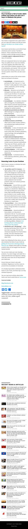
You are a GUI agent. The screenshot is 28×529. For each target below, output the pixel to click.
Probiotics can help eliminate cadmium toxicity (16, 416)
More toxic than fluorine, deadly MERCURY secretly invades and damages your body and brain (16, 514)
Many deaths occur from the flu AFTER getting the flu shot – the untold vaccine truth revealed (16, 487)
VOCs (9, 296)
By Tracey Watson (15, 450)
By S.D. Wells (14, 400)
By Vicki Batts (14, 412)
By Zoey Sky (14, 392)
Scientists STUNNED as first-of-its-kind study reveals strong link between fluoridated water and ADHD (16, 508)
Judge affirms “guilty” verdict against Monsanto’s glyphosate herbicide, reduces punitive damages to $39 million (16, 467)
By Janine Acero (15, 463)
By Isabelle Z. (14, 423)
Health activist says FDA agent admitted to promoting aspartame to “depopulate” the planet (16, 474)
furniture (10, 294)
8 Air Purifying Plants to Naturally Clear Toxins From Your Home (14, 222)
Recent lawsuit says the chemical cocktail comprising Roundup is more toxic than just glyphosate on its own (16, 481)
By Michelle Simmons (16, 418)
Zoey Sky (10, 19)
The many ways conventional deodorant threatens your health (16, 403)
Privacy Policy (14, 526)
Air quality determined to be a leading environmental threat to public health (16, 501)
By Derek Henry (15, 405)
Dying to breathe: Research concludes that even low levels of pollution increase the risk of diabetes (16, 461)
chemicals (13, 292)
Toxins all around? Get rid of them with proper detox (16, 426)
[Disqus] (14, 324)
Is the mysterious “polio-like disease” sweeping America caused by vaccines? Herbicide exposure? (16, 410)
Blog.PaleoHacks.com (7, 283)
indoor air (23, 294)
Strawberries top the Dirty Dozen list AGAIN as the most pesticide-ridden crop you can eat (16, 447)
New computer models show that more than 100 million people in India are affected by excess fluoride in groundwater (16, 494)
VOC (6, 296)
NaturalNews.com (6, 286)
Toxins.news (22, 277)
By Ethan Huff (14, 476)
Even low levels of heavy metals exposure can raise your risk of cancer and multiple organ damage (16, 441)
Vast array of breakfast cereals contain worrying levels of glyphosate (16, 421)
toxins (3, 296)
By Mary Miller (14, 428)
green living (16, 294)
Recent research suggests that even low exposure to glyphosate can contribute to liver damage (16, 454)
